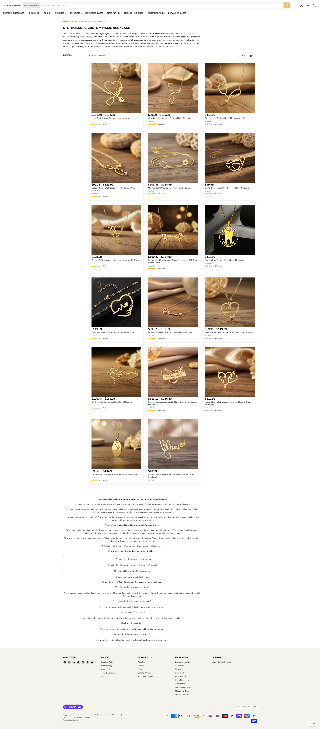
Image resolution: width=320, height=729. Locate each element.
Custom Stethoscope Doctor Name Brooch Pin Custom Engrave (173, 403)
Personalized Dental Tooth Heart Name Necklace (170, 332)
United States (244, 706)
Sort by (92, 56)
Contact (141, 665)
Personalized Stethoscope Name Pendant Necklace (115, 474)
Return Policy (106, 669)
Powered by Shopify (70, 720)
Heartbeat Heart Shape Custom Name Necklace (113, 332)
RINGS (47, 13)
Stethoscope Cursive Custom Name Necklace (112, 402)
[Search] (287, 5)
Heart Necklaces (94, 13)
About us (141, 662)
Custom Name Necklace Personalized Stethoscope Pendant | (171, 475)
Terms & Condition (108, 673)
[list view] (255, 56)
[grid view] (251, 56)
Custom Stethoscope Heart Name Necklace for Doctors (116, 260)
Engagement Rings (133, 13)
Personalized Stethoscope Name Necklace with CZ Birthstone (227, 403)
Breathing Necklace (13, 13)
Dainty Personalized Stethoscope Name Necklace (227, 188)
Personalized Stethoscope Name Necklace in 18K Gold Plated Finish (172, 261)
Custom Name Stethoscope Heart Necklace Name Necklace (114, 189)
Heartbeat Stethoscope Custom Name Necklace (169, 118)
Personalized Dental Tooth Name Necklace (224, 260)
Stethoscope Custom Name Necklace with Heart (226, 118)
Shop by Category (145, 676)
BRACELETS (75, 13)
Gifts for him (113, 13)
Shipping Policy (107, 662)
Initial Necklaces (177, 13)
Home (66, 21)
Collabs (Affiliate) (145, 673)
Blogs (140, 669)
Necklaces (33, 13)
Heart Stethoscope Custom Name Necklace (111, 118)
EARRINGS (60, 13)
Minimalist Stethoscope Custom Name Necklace (170, 188)
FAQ (102, 676)
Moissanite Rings (155, 13)
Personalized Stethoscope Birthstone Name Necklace (229, 332)
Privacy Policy (106, 665)
